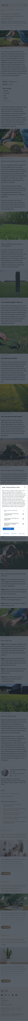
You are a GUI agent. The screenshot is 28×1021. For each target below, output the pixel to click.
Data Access (14, 533)
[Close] (25, 487)
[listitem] (14, 511)
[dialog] (14, 510)
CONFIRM (8, 528)
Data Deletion (6, 533)
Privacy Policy (22, 533)
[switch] (23, 514)
